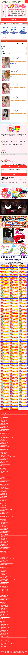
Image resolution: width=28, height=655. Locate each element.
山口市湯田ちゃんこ (5, 631)
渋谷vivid (3, 644)
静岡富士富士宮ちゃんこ (6, 532)
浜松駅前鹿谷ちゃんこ (5, 531)
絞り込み (3, 46)
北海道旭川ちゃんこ (5, 424)
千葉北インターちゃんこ (6, 493)
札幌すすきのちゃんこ (5, 427)
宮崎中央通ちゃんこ (5, 624)
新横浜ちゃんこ (4, 487)
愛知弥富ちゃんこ (5, 513)
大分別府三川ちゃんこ (5, 634)
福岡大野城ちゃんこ (5, 617)
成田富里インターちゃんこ (6, 446)
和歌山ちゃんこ (4, 560)
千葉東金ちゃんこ (5, 462)
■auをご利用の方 (4, 159)
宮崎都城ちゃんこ (5, 608)
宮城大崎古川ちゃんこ (5, 418)
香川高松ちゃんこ (5, 602)
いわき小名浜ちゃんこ (5, 423)
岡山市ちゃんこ (4, 625)
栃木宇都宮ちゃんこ (5, 449)
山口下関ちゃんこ (5, 615)
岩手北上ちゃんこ (5, 426)
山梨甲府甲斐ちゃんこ (5, 545)
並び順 (2, 51)
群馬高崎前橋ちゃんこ (5, 448)
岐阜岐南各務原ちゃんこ (6, 522)
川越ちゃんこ (4, 445)
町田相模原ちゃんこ (5, 453)
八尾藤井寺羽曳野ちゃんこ (6, 569)
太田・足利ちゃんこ (5, 480)
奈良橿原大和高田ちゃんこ (6, 561)
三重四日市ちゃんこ (5, 515)
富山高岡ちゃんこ (5, 538)
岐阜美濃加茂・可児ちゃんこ (7, 529)
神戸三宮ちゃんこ (5, 571)
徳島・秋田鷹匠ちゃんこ (6, 606)
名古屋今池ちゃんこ (5, 507)
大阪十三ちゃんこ (5, 577)
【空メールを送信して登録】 (14, 166)
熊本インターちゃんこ (5, 599)
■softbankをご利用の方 (5, 160)
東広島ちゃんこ (4, 621)
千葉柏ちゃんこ (4, 490)
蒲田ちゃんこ (4, 499)
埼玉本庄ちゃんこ (5, 458)
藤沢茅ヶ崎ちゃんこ (5, 471)
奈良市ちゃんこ (4, 570)
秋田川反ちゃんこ (5, 420)
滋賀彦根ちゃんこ (5, 557)
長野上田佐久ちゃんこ (5, 551)
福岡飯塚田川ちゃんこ (5, 614)
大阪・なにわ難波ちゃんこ (6, 590)
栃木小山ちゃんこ (5, 452)
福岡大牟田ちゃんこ (5, 627)
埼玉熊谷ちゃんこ (5, 451)
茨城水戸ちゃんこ (5, 442)
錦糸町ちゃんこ (4, 461)
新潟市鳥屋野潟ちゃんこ (6, 548)
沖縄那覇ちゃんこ (5, 609)
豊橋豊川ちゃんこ (5, 519)
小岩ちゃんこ (4, 496)
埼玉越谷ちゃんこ (5, 472)
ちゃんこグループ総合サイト (7, 638)
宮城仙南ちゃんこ (5, 416)
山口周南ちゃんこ (5, 611)
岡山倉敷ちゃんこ (5, 620)
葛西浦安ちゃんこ (5, 485)
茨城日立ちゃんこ (5, 503)
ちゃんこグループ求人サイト (7, 640)
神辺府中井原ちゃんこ (5, 630)
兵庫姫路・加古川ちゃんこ (6, 567)
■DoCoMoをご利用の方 (5, 157)
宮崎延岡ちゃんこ (5, 633)
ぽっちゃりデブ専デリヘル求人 (7, 643)
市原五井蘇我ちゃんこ (5, 491)
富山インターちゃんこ (5, 541)
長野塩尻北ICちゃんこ (5, 550)
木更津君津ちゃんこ (5, 459)
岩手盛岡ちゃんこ (5, 429)
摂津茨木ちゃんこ (5, 582)
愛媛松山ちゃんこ (5, 595)
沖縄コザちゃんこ (5, 628)
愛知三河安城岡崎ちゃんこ (6, 509)
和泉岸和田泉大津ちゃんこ (6, 564)
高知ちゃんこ (4, 618)
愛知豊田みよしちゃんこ (6, 523)
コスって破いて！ (5, 646)
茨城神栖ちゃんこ (5, 483)
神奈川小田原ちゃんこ (5, 467)
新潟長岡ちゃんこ (5, 542)
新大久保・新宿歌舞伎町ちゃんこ (8, 456)
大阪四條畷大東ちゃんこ (6, 586)
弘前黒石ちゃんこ (5, 421)
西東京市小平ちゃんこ (5, 494)
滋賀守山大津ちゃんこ (5, 583)
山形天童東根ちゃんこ (5, 417)
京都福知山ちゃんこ (5, 589)
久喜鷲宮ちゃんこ (5, 481)
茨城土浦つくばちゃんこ (6, 465)
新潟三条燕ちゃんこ (5, 553)
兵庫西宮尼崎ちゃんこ (5, 587)
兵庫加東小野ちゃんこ (5, 585)
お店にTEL (14, 19)
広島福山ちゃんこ (5, 603)
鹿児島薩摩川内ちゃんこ (6, 605)
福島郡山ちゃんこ (5, 430)
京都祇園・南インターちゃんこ (7, 558)
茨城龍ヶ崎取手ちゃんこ (6, 477)
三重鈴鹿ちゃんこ (5, 526)
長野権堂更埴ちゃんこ (5, 547)
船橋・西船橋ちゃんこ (5, 502)
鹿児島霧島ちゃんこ (5, 601)
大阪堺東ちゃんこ (5, 574)
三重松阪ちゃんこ (5, 525)
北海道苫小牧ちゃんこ (5, 433)
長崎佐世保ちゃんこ (5, 598)
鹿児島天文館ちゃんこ (5, 596)
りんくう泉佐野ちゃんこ (6, 576)
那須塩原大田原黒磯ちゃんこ (7, 484)
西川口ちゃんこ (4, 439)
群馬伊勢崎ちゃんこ (5, 469)
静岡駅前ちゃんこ (5, 518)
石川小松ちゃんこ (5, 536)
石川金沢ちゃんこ (5, 539)
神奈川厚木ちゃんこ (5, 455)
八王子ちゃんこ (4, 500)
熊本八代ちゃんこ (5, 622)
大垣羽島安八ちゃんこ (5, 510)
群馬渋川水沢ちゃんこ (5, 464)
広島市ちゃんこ (4, 612)
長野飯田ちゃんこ (5, 544)
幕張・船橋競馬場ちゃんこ (6, 488)
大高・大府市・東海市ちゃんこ (7, 520)
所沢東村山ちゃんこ (5, 478)
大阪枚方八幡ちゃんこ (5, 580)
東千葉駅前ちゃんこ (5, 443)
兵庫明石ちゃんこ (5, 573)
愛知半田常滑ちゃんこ (5, 528)
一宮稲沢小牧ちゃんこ (5, 512)
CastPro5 (22, 652)
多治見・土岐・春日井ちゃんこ (7, 516)
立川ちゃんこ (4, 440)
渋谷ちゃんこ (4, 497)
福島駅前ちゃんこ (5, 432)
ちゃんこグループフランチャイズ (8, 641)
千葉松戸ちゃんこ (5, 468)
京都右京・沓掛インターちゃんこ (8, 579)
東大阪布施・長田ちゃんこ (6, 566)
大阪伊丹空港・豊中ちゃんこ (7, 563)
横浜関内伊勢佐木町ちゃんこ (7, 437)
